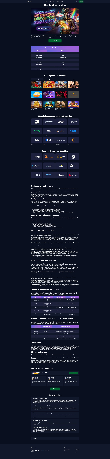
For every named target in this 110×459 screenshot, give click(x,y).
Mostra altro (55, 388)
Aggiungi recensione (73, 372)
